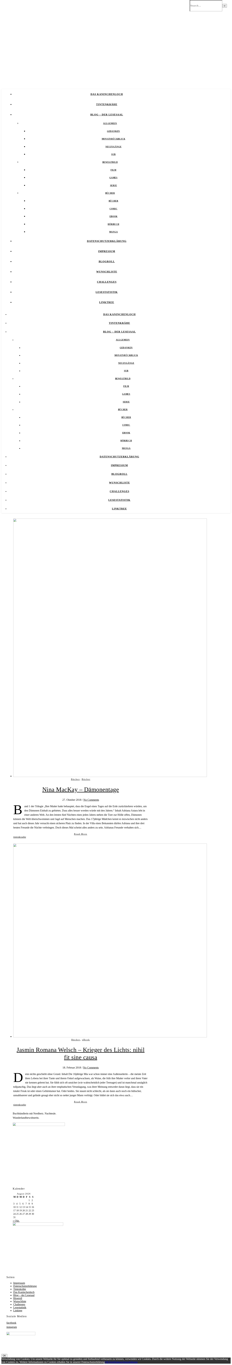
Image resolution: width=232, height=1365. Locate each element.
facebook (11, 1322)
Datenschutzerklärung (107, 241)
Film (113, 170)
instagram (11, 1327)
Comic (114, 209)
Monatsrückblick (113, 139)
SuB (113, 154)
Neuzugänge (113, 147)
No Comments (91, 799)
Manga (113, 232)
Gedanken (113, 131)
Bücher (110, 193)
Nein (111, 1362)
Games (113, 177)
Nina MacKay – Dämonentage (80, 789)
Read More (80, 834)
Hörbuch (113, 224)
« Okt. (16, 1220)
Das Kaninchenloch (107, 94)
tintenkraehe (19, 837)
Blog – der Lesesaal (106, 114)
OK (4, 1355)
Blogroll (107, 261)
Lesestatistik (107, 292)
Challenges (107, 282)
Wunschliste (106, 271)
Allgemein (110, 123)
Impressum (106, 251)
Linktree (106, 302)
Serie (113, 185)
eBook (114, 216)
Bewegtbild (110, 162)
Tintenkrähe (106, 104)
